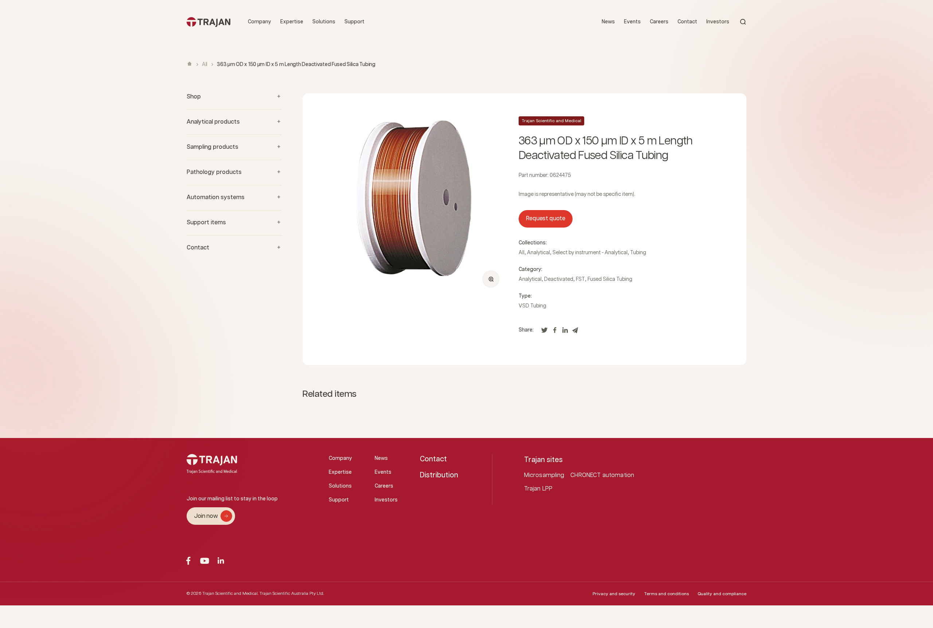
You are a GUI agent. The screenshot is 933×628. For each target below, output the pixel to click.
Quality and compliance (722, 594)
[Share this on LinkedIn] (565, 332)
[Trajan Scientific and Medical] (208, 22)
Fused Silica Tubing (609, 279)
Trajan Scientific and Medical (551, 121)
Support (354, 21)
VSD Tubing (532, 306)
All (204, 64)
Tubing (638, 252)
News (608, 21)
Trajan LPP (538, 489)
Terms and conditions (666, 594)
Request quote (545, 219)
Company (259, 21)
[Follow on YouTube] (205, 561)
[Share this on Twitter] (544, 332)
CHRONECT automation (602, 475)
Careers (659, 21)
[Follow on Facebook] (188, 561)
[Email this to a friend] (575, 332)
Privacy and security (614, 594)
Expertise (291, 21)
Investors (717, 21)
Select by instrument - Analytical (590, 252)
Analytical (538, 252)
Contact (687, 21)
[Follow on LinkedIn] (221, 561)
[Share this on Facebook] (554, 332)
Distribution (439, 475)
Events (632, 21)
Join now (206, 516)
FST (580, 279)
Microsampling (544, 475)
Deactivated (558, 279)
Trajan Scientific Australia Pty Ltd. (291, 593)
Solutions (323, 21)
